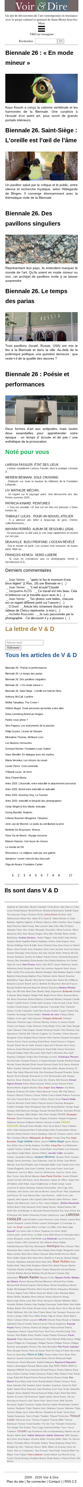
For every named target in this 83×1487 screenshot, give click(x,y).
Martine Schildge (25, 1269)
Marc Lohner (24, 1250)
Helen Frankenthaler (40, 1130)
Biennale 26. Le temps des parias (23, 673)
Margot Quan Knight (52, 1250)
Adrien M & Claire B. (42, 918)
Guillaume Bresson (16, 1122)
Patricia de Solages (40, 1327)
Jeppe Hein (73, 1180)
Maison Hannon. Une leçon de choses (26, 841)
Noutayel (61, 1312)
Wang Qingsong (56, 1443)
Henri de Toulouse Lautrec (61, 1134)
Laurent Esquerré (15, 1223)
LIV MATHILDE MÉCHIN (22, 490)
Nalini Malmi (63, 1304)
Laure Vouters (60, 1219)
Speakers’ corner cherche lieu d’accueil (27, 858)
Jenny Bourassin (42, 1180)
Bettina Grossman (50, 988)
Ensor (19, 1080)
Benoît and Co (32, 984)
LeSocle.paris (13, 1235)
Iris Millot (45, 1145)
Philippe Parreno (46, 1343)
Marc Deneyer (67, 1246)
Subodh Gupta (71, 911)
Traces (71, 1427)
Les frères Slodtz (59, 1231)
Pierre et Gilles (35, 1354)
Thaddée (44, 1416)
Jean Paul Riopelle (24, 1165)
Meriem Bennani (27, 1281)
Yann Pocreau (41, 1451)
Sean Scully (63, 1389)
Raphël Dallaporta (45, 1362)
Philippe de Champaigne (26, 1343)
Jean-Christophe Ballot (45, 1165)
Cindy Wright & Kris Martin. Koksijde (25, 806)
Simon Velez (39, 1401)
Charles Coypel (58, 1011)
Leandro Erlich (30, 1227)
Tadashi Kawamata (16, 1416)
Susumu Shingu (14, 1412)
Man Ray (29, 1246)
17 (70, 875)
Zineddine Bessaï (38, 1458)
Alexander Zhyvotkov (45, 930)
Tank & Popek (32, 1416)
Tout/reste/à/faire (52, 1427)
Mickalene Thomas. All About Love (24, 737)
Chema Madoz (34, 1014)
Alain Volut (54, 926)
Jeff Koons (27, 1180)
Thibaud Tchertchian (59, 1416)
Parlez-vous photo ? (16, 719)
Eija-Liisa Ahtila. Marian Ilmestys (58, 1068)
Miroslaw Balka (67, 1293)
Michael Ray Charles (64, 1281)
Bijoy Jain (11, 991)
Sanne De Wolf (69, 1385)
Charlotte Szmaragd (16, 1014)
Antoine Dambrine (15, 957)
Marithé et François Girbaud (57, 1258)
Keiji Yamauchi (29, 1207)
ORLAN (42, 1320)
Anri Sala (43, 953)
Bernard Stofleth (14, 988)
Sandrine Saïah (34, 1385)
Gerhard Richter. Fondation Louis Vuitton (28, 748)
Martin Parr (47, 1265)
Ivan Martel (12, 1153)
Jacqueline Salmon (24, 1157)
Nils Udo (28, 1312)
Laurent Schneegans (49, 1223)
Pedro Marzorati (25, 1339)
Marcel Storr (37, 1250)
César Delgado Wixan (27, 1038)
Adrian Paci (25, 918)
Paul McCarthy (63, 1331)
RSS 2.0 (71, 1481)
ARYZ (50, 964)
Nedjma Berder (14, 1308)
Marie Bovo (27, 1254)
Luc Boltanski (50, 1238)
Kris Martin (23, 1215)
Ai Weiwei (38, 922)
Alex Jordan (28, 930)
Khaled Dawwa (64, 1207)
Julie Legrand (21, 1199)
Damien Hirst (45, 1038)
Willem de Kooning (57, 1447)
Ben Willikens (71, 980)
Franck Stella (69, 1099)
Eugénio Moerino (30, 1088)
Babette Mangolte (44, 972)
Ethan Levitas (51, 1084)
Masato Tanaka (41, 1269)
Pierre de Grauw (37, 1351)
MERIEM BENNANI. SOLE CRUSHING (31, 477)
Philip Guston (67, 1339)
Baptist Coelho (74, 972)
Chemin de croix (50, 1014)
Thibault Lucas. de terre (18, 771)
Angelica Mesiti (14, 941)
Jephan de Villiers (58, 1180)
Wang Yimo (70, 1443)
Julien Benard (48, 1199)
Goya (36, 1118)
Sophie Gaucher (43, 1404)
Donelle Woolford (65, 1061)
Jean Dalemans (39, 1161)
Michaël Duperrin (28, 1285)
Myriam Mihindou (62, 1301)
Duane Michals (22, 1064)
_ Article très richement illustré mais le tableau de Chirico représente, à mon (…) (39, 608)
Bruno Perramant (19, 999)
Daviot (61, 1049)
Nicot (65, 1308)
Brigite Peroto (50, 995)
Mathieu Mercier (24, 1273)
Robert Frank (66, 1374)
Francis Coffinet (39, 1099)
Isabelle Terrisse (15, 1149)
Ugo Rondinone (35, 1431)
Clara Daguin (28, 1030)
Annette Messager (15, 953)
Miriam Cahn (53, 1293)
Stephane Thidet (24, 1408)
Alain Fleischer (14, 926)
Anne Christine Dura (47, 945)
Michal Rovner (35, 911)
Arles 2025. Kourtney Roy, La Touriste (26, 795)
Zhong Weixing (21, 1458)
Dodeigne (21, 1057)
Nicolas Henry (40, 1308)
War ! (22, 1447)
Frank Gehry (31, 1103)
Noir (54, 1312)
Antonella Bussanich (68, 957)
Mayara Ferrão (47, 1277)
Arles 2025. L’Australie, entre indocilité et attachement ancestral (40, 783)
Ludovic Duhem (14, 1242)
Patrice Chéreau (22, 1327)
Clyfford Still (24, 1034)
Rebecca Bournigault (17, 1366)
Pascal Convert (40, 1324)
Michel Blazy (43, 1285)
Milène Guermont (38, 1293)
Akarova (48, 922)
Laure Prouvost (45, 1219)
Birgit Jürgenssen (53, 991)
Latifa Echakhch (30, 1219)
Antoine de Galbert (34, 957)
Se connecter (36, 1481)
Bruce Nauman (65, 995)
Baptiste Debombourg (17, 976)
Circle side (61, 1026)
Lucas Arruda (13, 911)
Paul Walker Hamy (25, 1335)
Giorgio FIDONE (57, 1114)
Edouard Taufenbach (32, 1068)
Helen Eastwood (21, 1130)
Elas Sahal (18, 1072)
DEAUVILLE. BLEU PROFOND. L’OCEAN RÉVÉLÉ (40, 542)
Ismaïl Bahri (46, 1149)
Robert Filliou (53, 1374)
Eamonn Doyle (51, 1064)
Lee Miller (51, 1227)
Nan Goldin (75, 1304)
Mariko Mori (26, 1258)
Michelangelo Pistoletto (25, 1289)
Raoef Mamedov (28, 1362)
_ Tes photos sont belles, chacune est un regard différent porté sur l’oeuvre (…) (39, 601)
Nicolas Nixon (55, 1308)
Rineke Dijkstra (64, 1370)
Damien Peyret (14, 1041)
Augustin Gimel (61, 968)
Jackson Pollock (39, 1153)
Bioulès (40, 991)
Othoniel (51, 1320)
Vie (69, 1439)
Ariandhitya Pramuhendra (32, 960)
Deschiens (70, 1049)
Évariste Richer (36, 914)
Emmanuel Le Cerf (39, 1076)
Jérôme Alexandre (69, 1203)
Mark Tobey (21, 1265)
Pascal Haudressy (57, 1324)
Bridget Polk (37, 995)
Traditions (11, 1431)
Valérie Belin (20, 1435)
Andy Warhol (71, 938)
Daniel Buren (44, 1041)
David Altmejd (23, 1049)
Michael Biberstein (44, 1281)
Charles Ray (73, 1011)
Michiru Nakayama (59, 1289)
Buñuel (31, 999)
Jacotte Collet (55, 1153)
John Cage (62, 1188)
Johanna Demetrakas (46, 1188)
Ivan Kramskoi (72, 1149)
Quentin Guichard (25, 1358)
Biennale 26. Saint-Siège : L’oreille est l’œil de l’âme (33, 690)
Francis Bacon (24, 1099)
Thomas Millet (57, 1420)
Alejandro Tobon (14, 930)
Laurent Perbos (31, 1223)
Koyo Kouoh (70, 1211)
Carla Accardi (58, 1003)
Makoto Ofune (52, 1242)
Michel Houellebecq (59, 1285)
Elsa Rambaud (46, 1072)
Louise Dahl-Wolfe (33, 1239)
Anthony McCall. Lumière (19, 696)
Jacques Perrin (63, 1157)
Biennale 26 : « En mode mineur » (24, 685)
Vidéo (65, 1439)
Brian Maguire (23, 995)
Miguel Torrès (22, 1293)
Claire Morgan (73, 1026)
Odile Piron (28, 1316)
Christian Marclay (41, 1022)
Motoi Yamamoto (45, 1301)
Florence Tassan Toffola (35, 1095)
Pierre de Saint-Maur (17, 1355)
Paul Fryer (39, 1331)
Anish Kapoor (62, 941)
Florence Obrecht (15, 1095)
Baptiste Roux (35, 976)
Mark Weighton (34, 1265)
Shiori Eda (66, 1393)
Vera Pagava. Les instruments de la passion (29, 725)
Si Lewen (19, 1397)
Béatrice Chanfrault (45, 999)
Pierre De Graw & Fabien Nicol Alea (63, 1351)
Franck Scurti (54, 1099)
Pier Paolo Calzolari (68, 1346)
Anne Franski (20, 949)
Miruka (10, 1297)
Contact (54, 1481)
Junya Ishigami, (51, 1203)
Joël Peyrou (12, 1195)
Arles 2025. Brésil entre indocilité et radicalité (30, 789)
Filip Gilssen (69, 1091)
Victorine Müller (54, 1439)
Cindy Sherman (34, 1026)
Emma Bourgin (22, 1076)
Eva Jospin (44, 1087)
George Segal (72, 1107)
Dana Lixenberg (30, 1041)
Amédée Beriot (61, 934)
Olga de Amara (55, 1316)
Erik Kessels (62, 1080)
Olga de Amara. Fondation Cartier (24, 864)
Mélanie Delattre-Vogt (26, 1304)
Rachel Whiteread (57, 1358)
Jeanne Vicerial (14, 1180)
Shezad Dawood (39, 1393)
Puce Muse (64, 1355)
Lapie (62, 1215)
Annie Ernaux (32, 953)
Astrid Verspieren (25, 968)
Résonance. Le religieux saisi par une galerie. (30, 852)
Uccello (22, 1431)
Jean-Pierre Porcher (51, 1176)
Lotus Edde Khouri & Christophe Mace (61, 1235)
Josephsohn (74, 1191)
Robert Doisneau (38, 1374)
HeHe (9, 1130)
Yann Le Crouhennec (24, 1451)
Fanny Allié (57, 1091)
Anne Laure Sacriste (53, 949)
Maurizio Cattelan (56, 1273)
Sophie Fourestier (26, 1404)
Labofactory (53, 1215)
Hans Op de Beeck (52, 1126)
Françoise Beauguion (64, 1103)
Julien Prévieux (63, 1199)
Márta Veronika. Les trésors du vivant (26, 760)
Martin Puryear (60, 1265)
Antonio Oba (13, 960)
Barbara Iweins (50, 976)
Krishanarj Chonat (38, 1215)
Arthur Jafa (41, 964)
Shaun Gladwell (22, 1393)
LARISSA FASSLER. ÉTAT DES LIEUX (32, 464)
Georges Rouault (39, 1111)
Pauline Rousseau (58, 1335)
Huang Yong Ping (61, 1138)
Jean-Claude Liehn (65, 1165)
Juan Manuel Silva (31, 1195)
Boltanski (67, 991)
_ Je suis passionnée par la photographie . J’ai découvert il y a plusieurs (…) (39, 616)
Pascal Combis (24, 1324)
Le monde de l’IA (14, 847)
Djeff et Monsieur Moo (57, 1053)
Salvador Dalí (19, 1385)
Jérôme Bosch (14, 1207)
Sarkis (10, 1389)
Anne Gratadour (35, 949)
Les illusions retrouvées (18, 743)
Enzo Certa (37, 1080)
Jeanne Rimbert (70, 1176)
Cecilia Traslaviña (23, 1011)
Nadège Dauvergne (47, 1304)
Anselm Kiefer (55, 953)
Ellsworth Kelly (31, 1072)
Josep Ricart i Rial (59, 1191)
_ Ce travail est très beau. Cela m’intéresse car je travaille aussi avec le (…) (41, 593)
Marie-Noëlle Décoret (59, 1254)
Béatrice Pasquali (63, 999)
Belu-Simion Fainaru (43, 980)
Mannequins (40, 1246)
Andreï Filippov (44, 938)
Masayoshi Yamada (59, 1269)
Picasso (33, 1347)
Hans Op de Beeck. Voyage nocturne (26, 835)
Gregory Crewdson (49, 1118)
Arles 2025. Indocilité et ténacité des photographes (33, 800)
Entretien (27, 1080)
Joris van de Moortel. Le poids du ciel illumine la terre (34, 824)
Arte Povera (28, 964)
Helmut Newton (22, 1134)
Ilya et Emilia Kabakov (29, 1145)
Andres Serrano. (27, 937)
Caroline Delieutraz (39, 1007)
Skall (61, 1401)
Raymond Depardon (65, 1362)
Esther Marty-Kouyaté (33, 1084)
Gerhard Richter (55, 1111)
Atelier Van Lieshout (44, 968)
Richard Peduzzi (48, 1370)
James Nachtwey (23, 1161)
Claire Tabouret (14, 1030)
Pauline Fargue (42, 1335)
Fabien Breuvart (43, 1091)
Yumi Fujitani (20, 1454)
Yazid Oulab (54, 1451)
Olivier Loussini (30, 1320)
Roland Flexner (31, 1377)
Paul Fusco (50, 1331)
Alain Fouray (28, 926)
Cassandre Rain (57, 1007)
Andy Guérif (58, 938)
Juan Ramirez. (48, 1195)
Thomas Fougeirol (40, 1420)
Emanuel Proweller (63, 1072)
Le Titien (75, 907)
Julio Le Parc (37, 1203)
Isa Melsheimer (70, 1145)
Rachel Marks (40, 1358)
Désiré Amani (37, 1064)
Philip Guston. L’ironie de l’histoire (23, 731)
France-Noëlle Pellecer (59, 1095)
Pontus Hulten (51, 1355)
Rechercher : (27, 41)
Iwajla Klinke (25, 1153)
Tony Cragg (37, 1427)
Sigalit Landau (45, 1397)
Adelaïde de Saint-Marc (18, 907)
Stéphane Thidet (72, 1408)
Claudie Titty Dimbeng (63, 1030)
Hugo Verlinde (25, 1141)
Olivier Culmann (15, 1320)
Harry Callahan (69, 1126)
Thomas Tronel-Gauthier (29, 1424)
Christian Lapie (24, 1022)
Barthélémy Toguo (15, 980)
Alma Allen (48, 934)
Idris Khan (65, 907)
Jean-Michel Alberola (29, 1176)
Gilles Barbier (31, 1114)
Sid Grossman (31, 1397)
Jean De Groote (55, 1161)
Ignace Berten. (72, 1141)
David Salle (51, 1049)
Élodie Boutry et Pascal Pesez (61, 1458)
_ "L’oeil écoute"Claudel (43, 587)
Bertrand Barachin (31, 988)
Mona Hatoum (38, 1297)
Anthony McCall (70, 953)
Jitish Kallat (23, 1184)
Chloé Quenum (34, 1018)
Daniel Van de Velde (24, 1045)
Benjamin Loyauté (15, 984)
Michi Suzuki (43, 1289)
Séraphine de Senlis (53, 1412)
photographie (22, 1347)
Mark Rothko (61, 1261)
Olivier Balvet (69, 1316)
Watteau (29, 1447)
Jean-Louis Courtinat (34, 1168)
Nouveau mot (73, 1312)
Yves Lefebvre (35, 1454)
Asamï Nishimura (62, 964)
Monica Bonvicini (54, 1297)
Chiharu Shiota (67, 1014)
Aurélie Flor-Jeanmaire (24, 972)
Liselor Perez (27, 1235)
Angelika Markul (29, 941)
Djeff (43, 1053)
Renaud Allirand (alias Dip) (40, 1366)
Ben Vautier (59, 980)
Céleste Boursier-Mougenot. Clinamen (26, 818)
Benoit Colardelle (38, 907)
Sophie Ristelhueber (60, 1404)
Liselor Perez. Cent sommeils (21, 766)
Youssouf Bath (68, 1451)
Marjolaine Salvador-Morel (28, 1262)
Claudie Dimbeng (44, 1030)
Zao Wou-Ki (64, 1454)
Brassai (12, 995)
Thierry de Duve (23, 1420)
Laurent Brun (74, 1219)
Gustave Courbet (52, 1122)
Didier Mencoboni (32, 1053)
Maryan (23, 911)
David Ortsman (37, 1049)
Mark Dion (47, 1262)
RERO (57, 1366)
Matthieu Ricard (40, 1273)
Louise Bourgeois (15, 1239)
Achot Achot (50, 914)
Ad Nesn (62, 914)
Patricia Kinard (57, 1327)
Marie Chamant (40, 1254)
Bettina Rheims (67, 987)
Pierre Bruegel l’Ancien (17, 1351)
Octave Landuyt (14, 1316)
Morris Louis (26, 1301)
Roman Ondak (61, 1377)
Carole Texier (72, 1003)
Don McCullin (13, 1061)
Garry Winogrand (33, 1107)
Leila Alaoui (62, 1227)
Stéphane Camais (55, 1408)
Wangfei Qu (12, 1447)
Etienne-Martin (14, 1088)
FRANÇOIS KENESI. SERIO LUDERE (31, 555)
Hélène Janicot (41, 1141)
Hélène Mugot (56, 1141)
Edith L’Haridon (14, 1068)
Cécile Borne (53, 907)
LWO (25, 1242)
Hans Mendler (35, 1126)
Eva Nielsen (57, 1087)
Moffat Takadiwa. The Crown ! (22, 702)
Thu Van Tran (48, 1424)
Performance (40, 1339)
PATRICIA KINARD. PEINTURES (27, 503)
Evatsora (20, 1091)
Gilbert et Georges (15, 1114)
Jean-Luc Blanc (26, 1172)
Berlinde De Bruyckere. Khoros (22, 829)
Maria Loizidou (14, 1254)
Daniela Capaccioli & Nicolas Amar (51, 1045)
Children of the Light (16, 1018)
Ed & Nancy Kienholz (69, 1064)
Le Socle (18, 1227)
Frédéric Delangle (15, 1107)
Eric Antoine (49, 1080)
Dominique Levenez (48, 1057)
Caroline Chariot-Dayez (18, 1007)
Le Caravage (66, 1223)
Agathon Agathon (24, 922)
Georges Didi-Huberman (18, 1111)
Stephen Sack (39, 1408)
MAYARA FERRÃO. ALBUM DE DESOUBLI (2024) (39, 529)
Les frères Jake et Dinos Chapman (33, 1231)
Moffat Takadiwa (22, 1297)
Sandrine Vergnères (51, 1385)
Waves (37, 1447)
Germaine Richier (72, 1111)
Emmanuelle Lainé (57, 1076)
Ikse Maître (12, 1145)
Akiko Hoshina (59, 922)
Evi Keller (30, 1091)
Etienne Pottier (66, 1084)
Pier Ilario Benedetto (48, 1347)
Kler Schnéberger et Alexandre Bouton (31, 1211)
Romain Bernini (46, 1377)
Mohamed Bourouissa (53, 911)
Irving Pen (56, 1145)
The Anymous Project (17, 914)
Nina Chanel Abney (16, 777)
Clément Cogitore (39, 1034)
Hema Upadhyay (39, 1134)
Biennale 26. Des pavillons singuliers (25, 679)
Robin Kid (18, 1377)
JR (20, 1195)
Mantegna (53, 1246)
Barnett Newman (66, 976)
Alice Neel (22, 934)
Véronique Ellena (22, 1443)
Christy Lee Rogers (16, 1026)
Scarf (54, 1389)
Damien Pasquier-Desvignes (66, 1038)
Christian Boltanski (52, 1018)
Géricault (24, 1126)
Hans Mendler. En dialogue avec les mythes (29, 754)
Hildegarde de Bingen (41, 1137)
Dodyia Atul (32, 1057)
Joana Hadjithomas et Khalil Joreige (47, 1184)
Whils (44, 1447)
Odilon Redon (40, 1316)
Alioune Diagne (35, 934)
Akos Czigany (74, 922)
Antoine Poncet (51, 957)
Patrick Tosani (27, 1331)
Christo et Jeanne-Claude (62, 1022)
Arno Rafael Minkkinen (55, 960)
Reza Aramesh (32, 1370)
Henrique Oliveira (20, 1138)
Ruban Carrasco (62, 1381)
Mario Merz (38, 1258)
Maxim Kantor (29, 1277)
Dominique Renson (68, 1056)
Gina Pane (44, 1114)
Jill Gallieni (12, 1184)
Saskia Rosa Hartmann (25, 1389)
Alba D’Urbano (67, 926)
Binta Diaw (31, 991)
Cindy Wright (48, 1026)
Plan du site (15, 1481)
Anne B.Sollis (30, 945)
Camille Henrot (22, 1003)
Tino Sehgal (12, 1427)
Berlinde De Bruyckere (50, 984)
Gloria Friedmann (24, 1118)
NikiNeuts (18, 1312)
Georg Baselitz (58, 1107)
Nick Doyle (27, 1308)
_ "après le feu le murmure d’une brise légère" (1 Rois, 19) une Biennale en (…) (38, 581)
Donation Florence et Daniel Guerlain (38, 1061)
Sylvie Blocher (36, 1412)
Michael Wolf (13, 1285)
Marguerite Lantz (71, 1250)
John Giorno (23, 1191)
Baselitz (29, 980)
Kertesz (52, 1207)
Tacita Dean (69, 1412)
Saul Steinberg (44, 1389)
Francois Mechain (15, 1103)
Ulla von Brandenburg (53, 1431)
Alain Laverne (41, 926)
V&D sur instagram (41, 34)
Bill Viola (21, 991)
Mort (34, 1301)
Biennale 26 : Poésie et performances (26, 667)
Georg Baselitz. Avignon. (19, 812)
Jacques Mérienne (44, 1156)
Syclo (25, 1412)
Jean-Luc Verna (63, 1172)
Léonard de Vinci (36, 1242)
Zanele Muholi (50, 1454)
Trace (64, 1427)
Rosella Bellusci (46, 1381)
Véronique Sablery (39, 1443)
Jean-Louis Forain (53, 1168)
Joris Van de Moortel (39, 1191)
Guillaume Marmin (34, 1122)
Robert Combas (21, 1374)
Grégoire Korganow (68, 1118)
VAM (67, 1435)
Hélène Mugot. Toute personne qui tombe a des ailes (34, 708)
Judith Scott (62, 1195)
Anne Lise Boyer (72, 949)
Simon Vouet (52, 1401)
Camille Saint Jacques (40, 1003)
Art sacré (17, 964)
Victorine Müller (38, 1439)
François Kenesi (46, 1103)
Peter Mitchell (53, 1339)
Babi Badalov (59, 972)
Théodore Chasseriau (66, 1424)
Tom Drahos (25, 1427)
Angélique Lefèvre (46, 941)
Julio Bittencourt (22, 1203)
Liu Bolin (38, 1235)
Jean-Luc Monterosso (44, 1172)
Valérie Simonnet (36, 1435)
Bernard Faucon (69, 984)
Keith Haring (42, 1207)
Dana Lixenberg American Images (24, 714)
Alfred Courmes (63, 930)
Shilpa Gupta (53, 1393)
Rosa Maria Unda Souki (26, 1381)
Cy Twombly (55, 1034)
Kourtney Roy (57, 1211)
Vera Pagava (24, 1439)
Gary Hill (46, 1107)
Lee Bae (42, 1227)
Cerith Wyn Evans (42, 1011)
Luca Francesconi (66, 1239)
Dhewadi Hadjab (15, 1053)
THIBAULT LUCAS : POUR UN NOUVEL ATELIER (39, 516)
